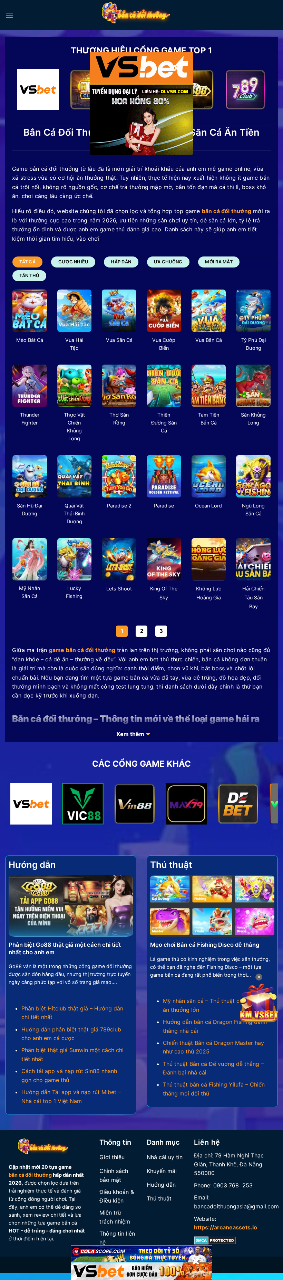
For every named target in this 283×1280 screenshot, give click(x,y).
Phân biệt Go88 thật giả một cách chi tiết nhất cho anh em (65, 948)
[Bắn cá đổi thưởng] (141, 15)
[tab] (27, 261)
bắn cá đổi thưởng (30, 1175)
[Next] (257, 91)
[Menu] (9, 15)
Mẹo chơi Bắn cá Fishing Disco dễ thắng (204, 944)
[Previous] (26, 91)
